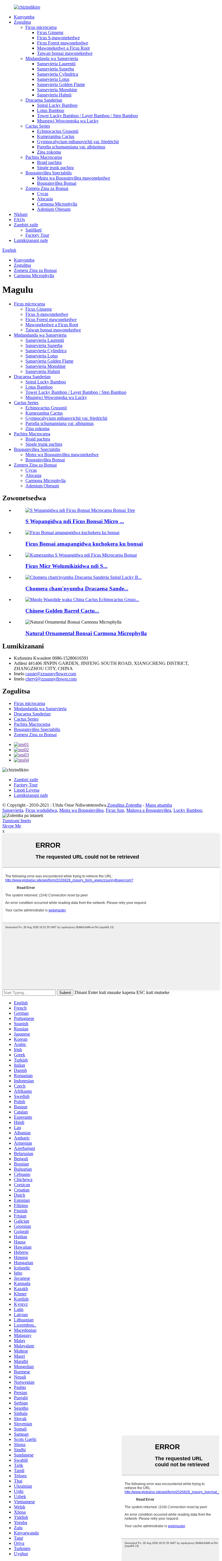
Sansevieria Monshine (57, 89)
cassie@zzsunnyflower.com (50, 673)
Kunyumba (24, 16)
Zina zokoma (49, 152)
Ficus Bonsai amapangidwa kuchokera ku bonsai (84, 544)
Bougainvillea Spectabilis (48, 172)
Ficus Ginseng (50, 32)
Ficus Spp (115, 810)
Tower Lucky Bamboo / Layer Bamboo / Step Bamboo (87, 115)
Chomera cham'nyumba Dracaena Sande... (76, 588)
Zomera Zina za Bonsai (46, 188)
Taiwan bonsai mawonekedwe (64, 53)
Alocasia (45, 198)
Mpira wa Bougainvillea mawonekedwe (73, 178)
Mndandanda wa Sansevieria (51, 58)
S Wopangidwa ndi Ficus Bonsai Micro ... (74, 521)
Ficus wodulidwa (41, 810)
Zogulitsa (22, 22)
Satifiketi (33, 229)
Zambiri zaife (26, 224)
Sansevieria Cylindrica (57, 74)
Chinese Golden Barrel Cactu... (62, 611)
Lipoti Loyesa (26, 790)
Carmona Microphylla (57, 204)
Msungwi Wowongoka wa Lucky (68, 120)
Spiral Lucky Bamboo (57, 105)
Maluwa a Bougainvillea (148, 810)
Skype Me (11, 825)
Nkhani (20, 214)
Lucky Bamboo (187, 810)
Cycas (42, 193)
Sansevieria (12, 810)
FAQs (19, 219)
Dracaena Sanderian (43, 100)
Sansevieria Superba (55, 68)
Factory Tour (37, 235)
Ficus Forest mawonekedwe (62, 42)
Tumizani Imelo (16, 820)
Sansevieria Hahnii (54, 94)
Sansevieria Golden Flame (61, 84)
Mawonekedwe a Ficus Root (63, 48)
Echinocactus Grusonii (57, 131)
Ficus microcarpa (41, 27)
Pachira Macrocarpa (43, 157)
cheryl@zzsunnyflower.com (51, 678)
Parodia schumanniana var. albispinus (71, 146)
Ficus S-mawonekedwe (58, 37)
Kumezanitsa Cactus (55, 136)
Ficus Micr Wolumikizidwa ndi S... (66, 566)
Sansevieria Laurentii (56, 63)
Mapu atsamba (158, 805)
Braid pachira (49, 162)
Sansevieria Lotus (53, 79)
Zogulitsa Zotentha (124, 805)
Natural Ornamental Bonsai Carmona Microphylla (86, 633)
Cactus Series (37, 126)
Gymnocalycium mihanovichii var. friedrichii (78, 141)
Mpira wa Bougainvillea (81, 810)
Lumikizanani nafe (31, 240)
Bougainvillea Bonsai (56, 183)
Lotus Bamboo (50, 110)
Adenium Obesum (54, 209)
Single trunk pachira (55, 167)
